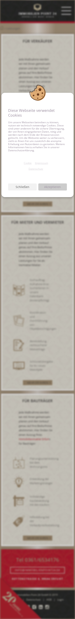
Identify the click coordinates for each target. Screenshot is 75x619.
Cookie (28, 163)
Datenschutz (36, 169)
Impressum (41, 163)
